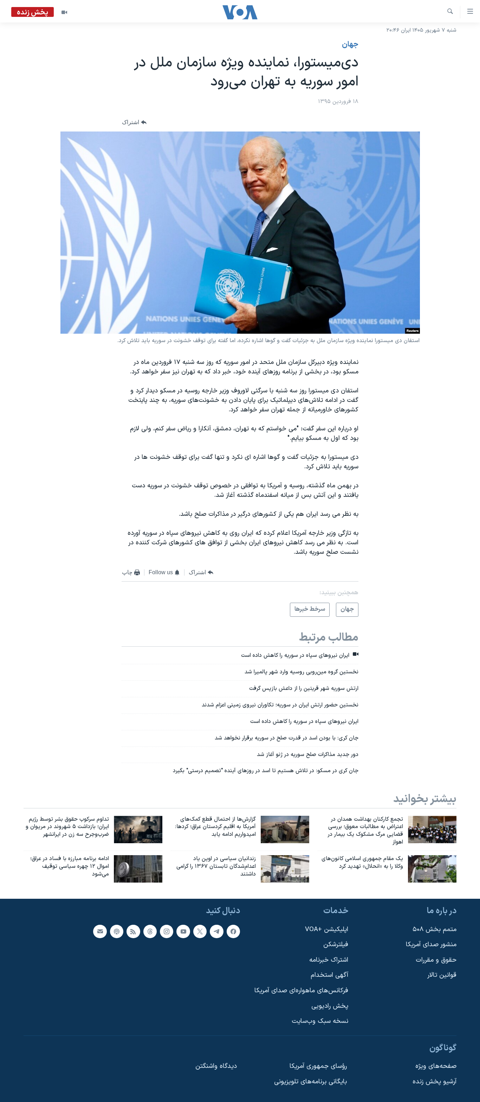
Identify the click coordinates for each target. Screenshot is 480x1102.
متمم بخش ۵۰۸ (434, 929)
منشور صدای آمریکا (431, 944)
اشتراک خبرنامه (328, 960)
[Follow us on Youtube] (183, 931)
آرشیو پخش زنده (434, 1082)
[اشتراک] (99, 931)
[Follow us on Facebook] (233, 931)
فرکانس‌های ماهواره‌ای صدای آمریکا (301, 990)
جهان (350, 44)
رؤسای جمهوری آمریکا (318, 1066)
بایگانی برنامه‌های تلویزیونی (310, 1082)
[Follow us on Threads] (150, 931)
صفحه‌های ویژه (435, 1066)
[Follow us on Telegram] (216, 931)
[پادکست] (116, 931)
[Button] (134, 122)
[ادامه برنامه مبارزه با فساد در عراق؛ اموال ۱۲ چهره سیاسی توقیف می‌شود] (138, 869)
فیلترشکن (335, 944)
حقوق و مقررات (436, 960)
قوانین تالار (441, 975)
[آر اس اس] (133, 931)
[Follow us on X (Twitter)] (200, 931)
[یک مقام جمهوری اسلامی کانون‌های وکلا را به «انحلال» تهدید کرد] (432, 869)
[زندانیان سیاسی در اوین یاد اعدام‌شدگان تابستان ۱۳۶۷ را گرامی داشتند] (285, 869)
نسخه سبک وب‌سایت (320, 1021)
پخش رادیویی (329, 1006)
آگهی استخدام (329, 975)
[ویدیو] (64, 12)
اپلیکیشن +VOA (326, 929)
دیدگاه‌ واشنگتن (216, 1066)
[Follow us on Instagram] (166, 931)
